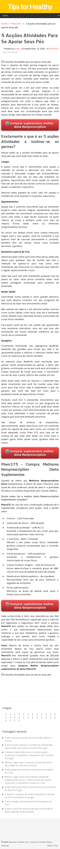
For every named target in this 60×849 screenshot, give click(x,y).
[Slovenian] (48, 717)
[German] (8, 714)
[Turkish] (53, 714)
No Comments (10, 52)
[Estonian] (17, 717)
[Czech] (12, 714)
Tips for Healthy (30, 6)
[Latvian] (26, 717)
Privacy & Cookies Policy (41, 842)
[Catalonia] (17, 720)
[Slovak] (44, 714)
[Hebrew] (3, 717)
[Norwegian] (35, 717)
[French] (21, 717)
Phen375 (16, 23)
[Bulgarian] (8, 717)
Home (4, 23)
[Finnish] (48, 714)
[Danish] (12, 717)
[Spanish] (17, 714)
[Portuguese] (39, 717)
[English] (3, 714)
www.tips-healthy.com (18, 842)
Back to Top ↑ (53, 845)
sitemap (5, 845)
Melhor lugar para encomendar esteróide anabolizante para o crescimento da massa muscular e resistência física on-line (28, 779)
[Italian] (21, 714)
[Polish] (35, 714)
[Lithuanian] (26, 714)
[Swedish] (53, 717)
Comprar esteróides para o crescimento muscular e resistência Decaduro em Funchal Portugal (29, 755)
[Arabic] (12, 720)
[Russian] (44, 717)
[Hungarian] (30, 717)
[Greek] (3, 720)
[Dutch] (30, 714)
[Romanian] (39, 714)
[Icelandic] (21, 720)
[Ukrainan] (8, 720)
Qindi (17, 48)
